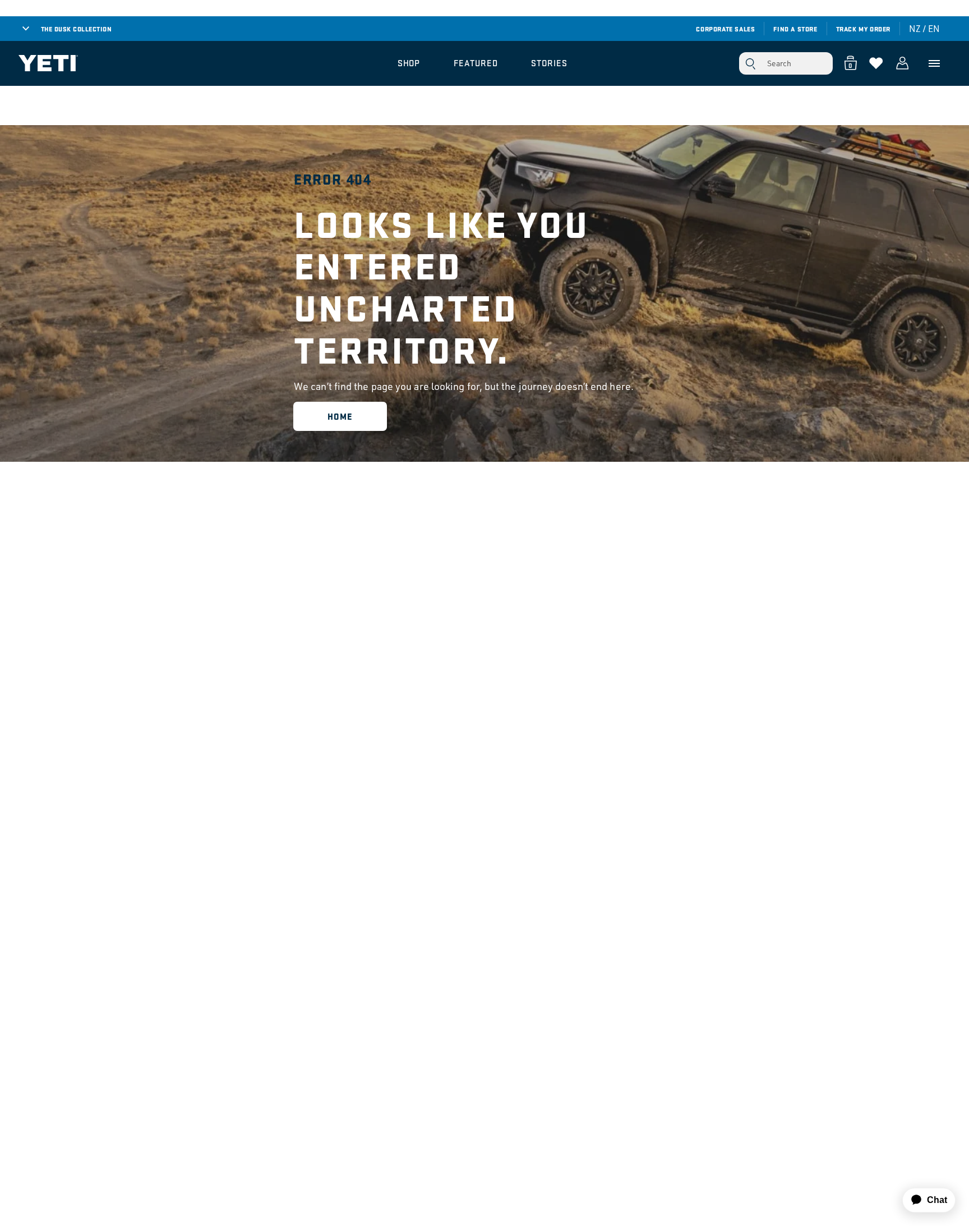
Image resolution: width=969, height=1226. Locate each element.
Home (340, 416)
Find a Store (795, 28)
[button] (409, 63)
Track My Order (863, 28)
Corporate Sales (725, 28)
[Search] (750, 63)
